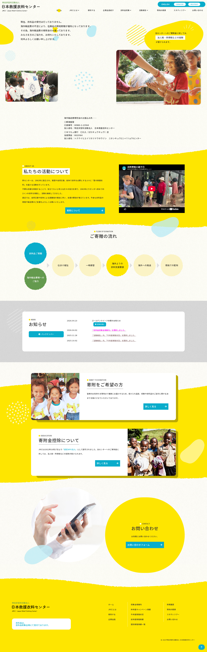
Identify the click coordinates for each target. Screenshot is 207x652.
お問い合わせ (197, 10)
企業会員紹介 (108, 10)
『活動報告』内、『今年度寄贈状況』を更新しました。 (114, 335)
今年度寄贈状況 (137, 614)
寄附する (91, 10)
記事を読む (100, 324)
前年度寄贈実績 (137, 619)
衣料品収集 (125, 10)
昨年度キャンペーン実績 (141, 609)
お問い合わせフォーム (138, 544)
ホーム (59, 10)
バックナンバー (47, 334)
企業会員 (112, 619)
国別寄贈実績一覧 (138, 624)
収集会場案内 (136, 604)
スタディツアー (180, 10)
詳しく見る (150, 406)
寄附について (73, 210)
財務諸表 (170, 604)
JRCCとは (73, 10)
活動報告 (143, 10)
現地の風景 (161, 10)
